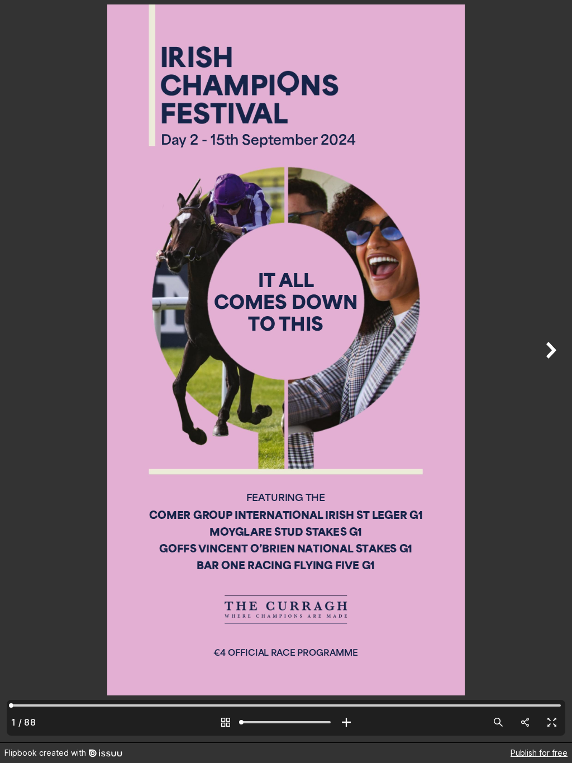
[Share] (525, 722)
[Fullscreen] (552, 722)
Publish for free (539, 752)
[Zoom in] (346, 722)
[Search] (498, 722)
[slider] (286, 722)
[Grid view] (225, 722)
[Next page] (549, 371)
